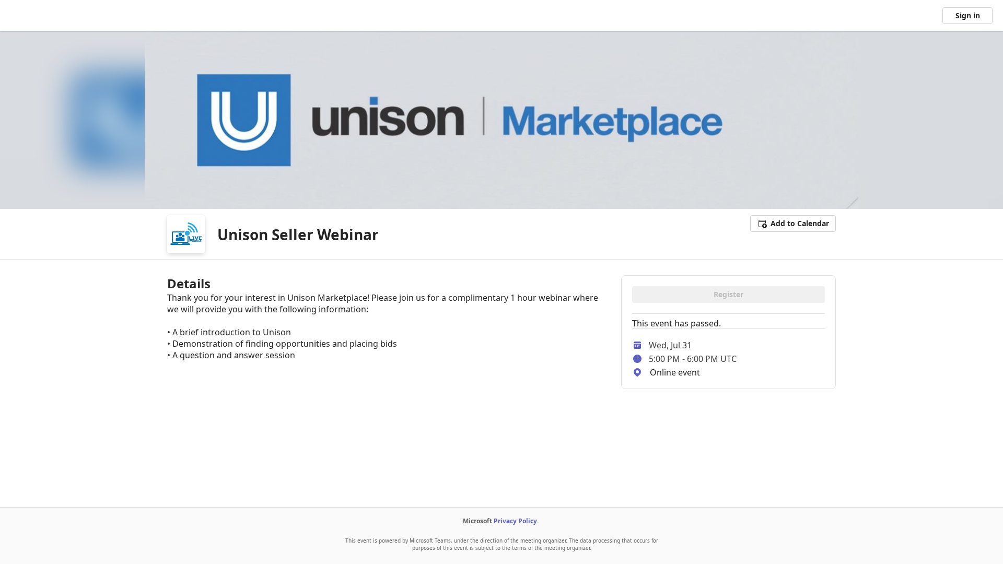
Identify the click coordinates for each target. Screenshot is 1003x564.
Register (728, 294)
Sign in (967, 15)
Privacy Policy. (516, 520)
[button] (793, 223)
